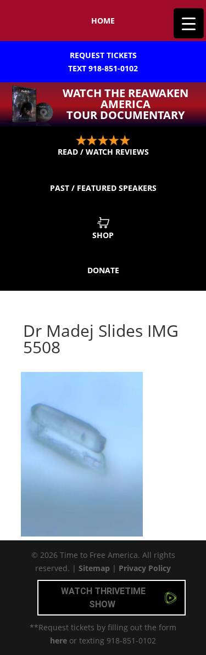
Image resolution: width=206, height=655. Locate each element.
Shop (103, 235)
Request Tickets (103, 62)
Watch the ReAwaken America (125, 104)
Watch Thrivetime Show (103, 597)
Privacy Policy (145, 568)
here (58, 640)
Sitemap (94, 568)
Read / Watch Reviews (103, 151)
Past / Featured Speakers (103, 188)
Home (103, 20)
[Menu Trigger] (189, 23)
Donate (103, 270)
